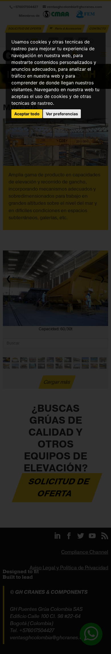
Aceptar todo (27, 113)
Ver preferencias (62, 113)
